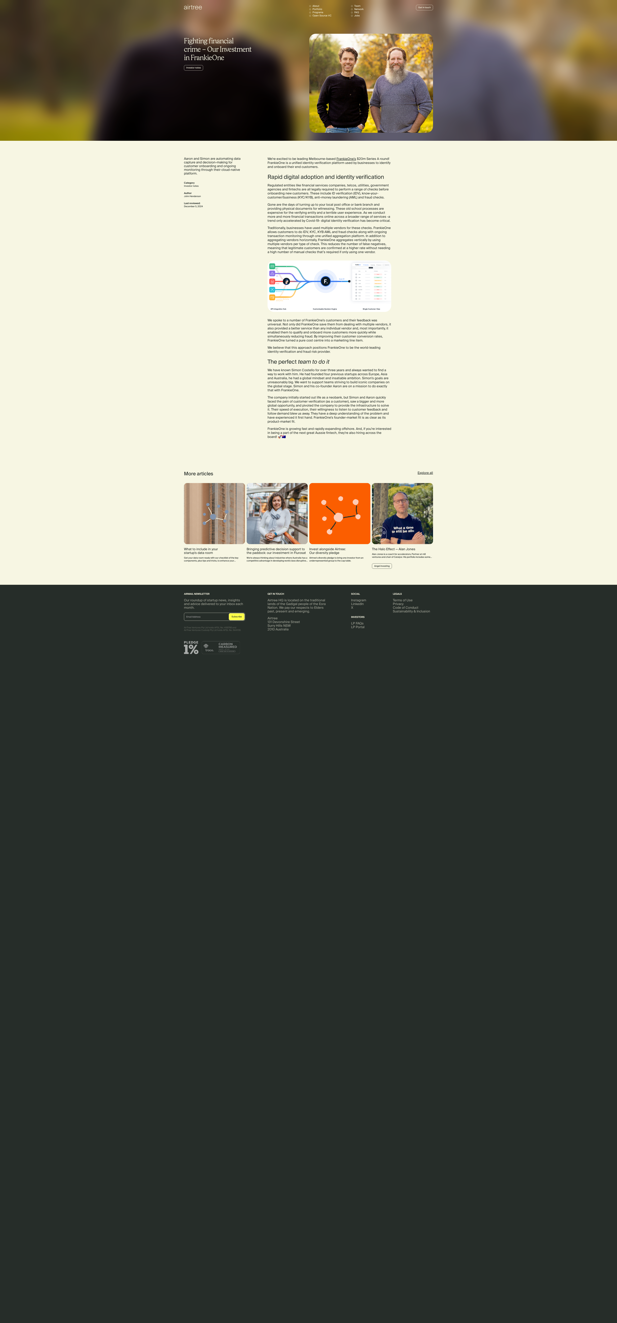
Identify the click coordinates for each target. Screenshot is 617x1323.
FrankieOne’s (346, 159)
